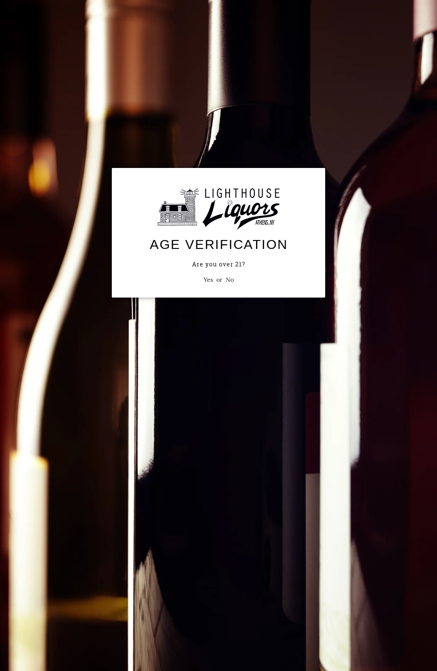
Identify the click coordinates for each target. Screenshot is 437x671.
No (230, 279)
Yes (208, 279)
